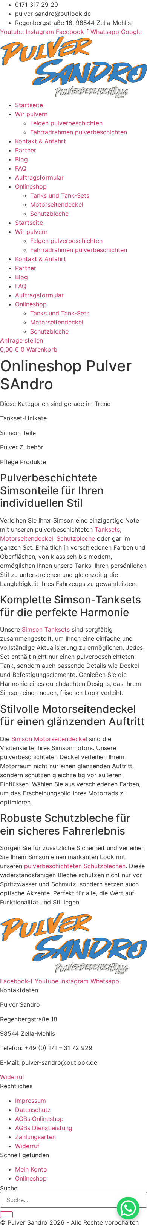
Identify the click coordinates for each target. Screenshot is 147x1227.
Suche (8, 1188)
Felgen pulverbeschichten (66, 123)
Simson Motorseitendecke (48, 739)
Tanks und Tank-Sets (59, 195)
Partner (25, 150)
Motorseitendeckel (56, 204)
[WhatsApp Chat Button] (128, 1208)
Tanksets (107, 529)
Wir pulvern (31, 114)
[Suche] (6, 1214)
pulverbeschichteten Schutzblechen (75, 866)
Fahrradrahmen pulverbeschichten (78, 132)
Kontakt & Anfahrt (40, 141)
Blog (21, 159)
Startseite (29, 105)
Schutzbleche (49, 213)
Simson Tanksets (46, 629)
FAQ (20, 168)
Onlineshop (31, 186)
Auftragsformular (39, 177)
